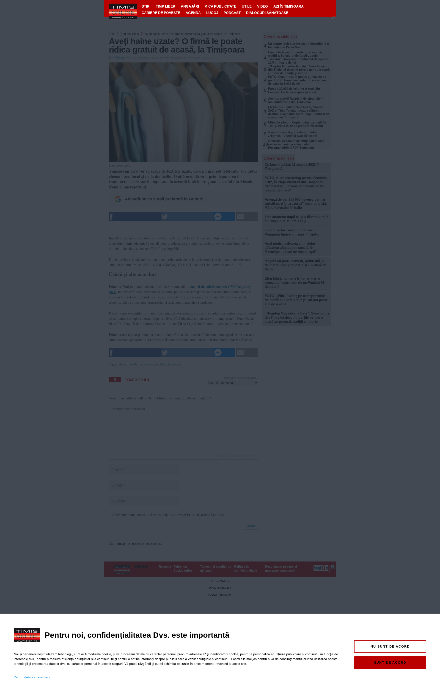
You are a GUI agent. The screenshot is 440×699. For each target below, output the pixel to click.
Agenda (193, 13)
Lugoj (212, 13)
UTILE (247, 6)
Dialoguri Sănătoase (267, 13)
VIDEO (262, 6)
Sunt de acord (390, 662)
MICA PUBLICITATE (220, 6)
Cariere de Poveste (161, 13)
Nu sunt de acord (390, 646)
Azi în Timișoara (288, 6)
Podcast (232, 13)
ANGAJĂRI (190, 6)
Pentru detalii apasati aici (32, 677)
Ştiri (146, 6)
